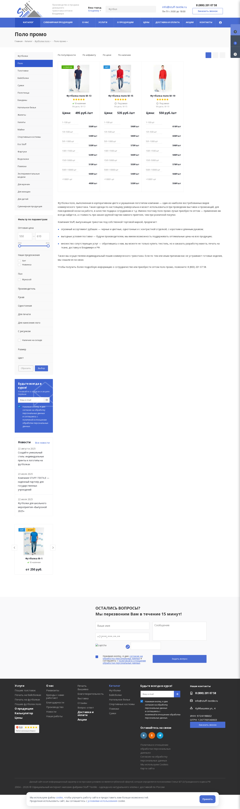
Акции (82, 719)
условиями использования (102, 800)
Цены (19, 717)
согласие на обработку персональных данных (34, 412)
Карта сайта (147, 768)
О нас (50, 685)
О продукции (24, 708)
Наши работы (54, 716)
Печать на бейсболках (28, 694)
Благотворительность (91, 693)
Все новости (42, 442)
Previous (14, 548)
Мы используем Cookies (154, 764)
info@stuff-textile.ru (174, 7)
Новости (51, 711)
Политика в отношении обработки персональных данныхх (155, 748)
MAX (168, 735)
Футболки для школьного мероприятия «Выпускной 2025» (32, 507)
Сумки (112, 713)
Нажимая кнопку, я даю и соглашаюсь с (35, 416)
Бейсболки (115, 694)
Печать (82, 685)
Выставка (83, 698)
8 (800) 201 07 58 (206, 5)
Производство (55, 707)
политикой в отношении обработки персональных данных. (35, 423)
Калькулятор (24, 713)
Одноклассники (152, 735)
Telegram (160, 735)
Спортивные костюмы (122, 704)
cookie (59, 797)
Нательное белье (119, 699)
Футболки (115, 690)
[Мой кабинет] (220, 22)
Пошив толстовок (25, 690)
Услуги (19, 685)
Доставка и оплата (86, 713)
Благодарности (55, 702)
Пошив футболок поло (28, 704)
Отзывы (82, 702)
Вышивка (83, 689)
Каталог (114, 685)
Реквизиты (52, 690)
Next (53, 548)
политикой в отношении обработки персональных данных (124, 661)
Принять (207, 799)
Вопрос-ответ (86, 707)
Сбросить (26, 368)
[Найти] (152, 9)
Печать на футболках (27, 699)
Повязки (114, 708)
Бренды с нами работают (55, 696)
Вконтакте (143, 735)
